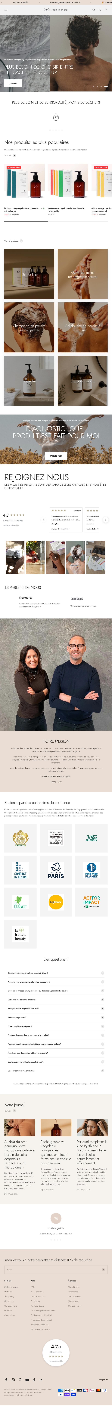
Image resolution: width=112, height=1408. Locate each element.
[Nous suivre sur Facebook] (6, 1380)
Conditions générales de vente (43, 1310)
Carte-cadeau (9, 1315)
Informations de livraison (40, 1329)
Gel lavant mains (10, 1306)
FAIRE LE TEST (56, 456)
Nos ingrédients (74, 1296)
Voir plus (54, 523)
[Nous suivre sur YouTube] (27, 1380)
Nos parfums (73, 1301)
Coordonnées (9, 1395)
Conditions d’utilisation (34, 1392)
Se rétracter (35, 1301)
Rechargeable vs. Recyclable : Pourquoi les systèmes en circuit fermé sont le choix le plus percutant (56, 1152)
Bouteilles (8, 1310)
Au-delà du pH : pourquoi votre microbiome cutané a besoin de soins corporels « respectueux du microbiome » (19, 1154)
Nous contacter (37, 1291)
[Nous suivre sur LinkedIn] (41, 1380)
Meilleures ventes (11, 1287)
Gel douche (9, 1301)
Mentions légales (37, 1306)
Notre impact (73, 1291)
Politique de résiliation (24, 1395)
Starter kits (8, 1291)
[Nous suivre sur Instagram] (13, 1380)
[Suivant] (106, 520)
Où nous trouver (74, 1306)
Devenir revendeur (38, 1296)
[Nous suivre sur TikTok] (34, 1380)
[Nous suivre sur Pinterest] (20, 1380)
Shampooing (9, 1296)
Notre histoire (73, 1287)
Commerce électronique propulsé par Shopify (36, 1389)
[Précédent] (43, 520)
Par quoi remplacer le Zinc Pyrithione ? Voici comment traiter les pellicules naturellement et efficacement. (92, 1152)
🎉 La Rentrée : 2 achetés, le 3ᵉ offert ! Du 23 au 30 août (75, 2)
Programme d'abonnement (41, 1320)
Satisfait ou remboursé (39, 1324)
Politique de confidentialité (41, 1315)
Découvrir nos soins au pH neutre (23, 83)
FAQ (33, 1287)
